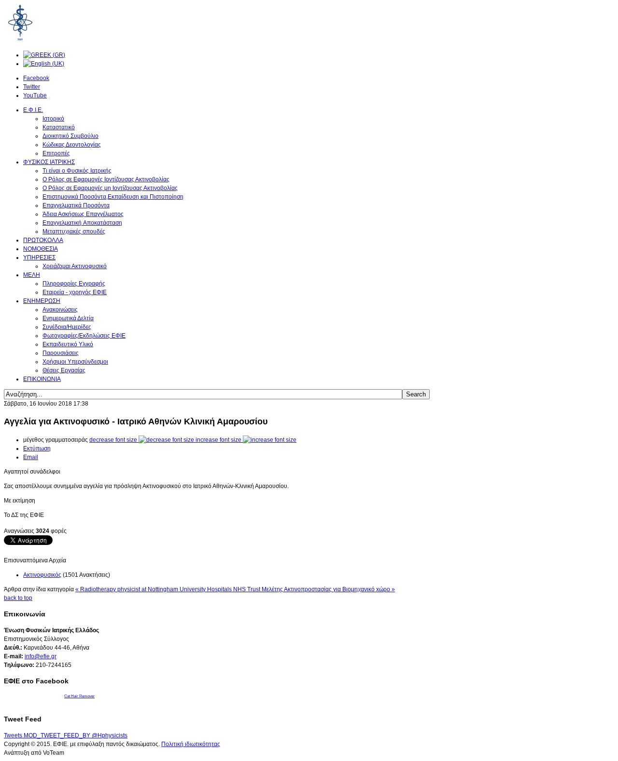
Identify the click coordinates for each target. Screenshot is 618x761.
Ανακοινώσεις (60, 309)
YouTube (35, 95)
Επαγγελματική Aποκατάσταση (82, 222)
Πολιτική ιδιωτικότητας (190, 744)
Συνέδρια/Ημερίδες (66, 327)
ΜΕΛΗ (31, 275)
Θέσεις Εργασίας (63, 370)
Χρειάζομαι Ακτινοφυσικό (74, 266)
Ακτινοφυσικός (42, 574)
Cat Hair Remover (79, 696)
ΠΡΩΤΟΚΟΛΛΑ (43, 240)
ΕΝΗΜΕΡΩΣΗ (41, 301)
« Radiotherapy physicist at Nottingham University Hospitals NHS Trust (168, 589)
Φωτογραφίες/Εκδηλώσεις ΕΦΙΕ (84, 335)
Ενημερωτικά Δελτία (68, 318)
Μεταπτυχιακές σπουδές (73, 231)
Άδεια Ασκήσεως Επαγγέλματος (83, 214)
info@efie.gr (40, 656)
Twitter (31, 86)
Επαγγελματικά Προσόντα (76, 205)
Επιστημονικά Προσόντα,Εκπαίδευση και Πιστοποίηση (112, 196)
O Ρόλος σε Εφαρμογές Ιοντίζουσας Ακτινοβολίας (105, 179)
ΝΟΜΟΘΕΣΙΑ (40, 248)
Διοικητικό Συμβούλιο (70, 136)
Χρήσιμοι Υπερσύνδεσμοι (75, 361)
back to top (18, 598)
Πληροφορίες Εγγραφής (73, 283)
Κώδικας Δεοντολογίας (71, 144)
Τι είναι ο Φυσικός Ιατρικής (77, 170)
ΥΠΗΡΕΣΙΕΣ (39, 257)
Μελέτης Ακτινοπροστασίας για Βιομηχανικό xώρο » (328, 589)
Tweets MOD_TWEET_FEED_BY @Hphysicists (65, 735)
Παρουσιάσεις (60, 353)
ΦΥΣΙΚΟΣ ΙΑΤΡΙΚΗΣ (49, 162)
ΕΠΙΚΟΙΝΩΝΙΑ (42, 379)
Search (416, 394)
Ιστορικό (53, 118)
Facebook (36, 78)
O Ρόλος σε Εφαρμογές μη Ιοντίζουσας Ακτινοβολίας (110, 188)
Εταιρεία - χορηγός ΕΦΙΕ (74, 292)
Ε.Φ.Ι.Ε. (33, 110)
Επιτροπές (56, 153)
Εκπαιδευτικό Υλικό (67, 344)
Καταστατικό (58, 127)
